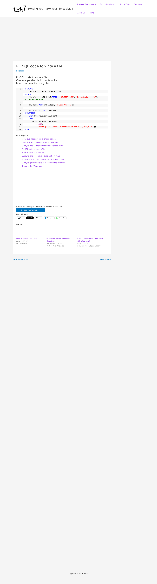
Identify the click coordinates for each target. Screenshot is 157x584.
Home (91, 13)
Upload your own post (30, 210)
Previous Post (20, 259)
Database (20, 71)
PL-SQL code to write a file (33, 149)
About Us (81, 13)
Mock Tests (125, 4)
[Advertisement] (62, 43)
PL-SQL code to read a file (33, 152)
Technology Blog (107, 4)
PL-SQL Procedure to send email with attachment (43, 159)
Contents (138, 4)
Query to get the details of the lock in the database (43, 163)
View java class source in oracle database (40, 139)
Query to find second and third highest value (41, 156)
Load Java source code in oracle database (40, 142)
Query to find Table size (32, 166)
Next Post (105, 259)
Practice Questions (85, 4)
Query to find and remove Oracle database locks (42, 146)
